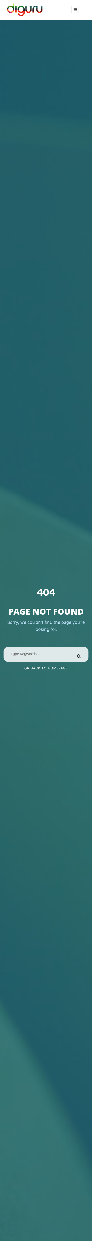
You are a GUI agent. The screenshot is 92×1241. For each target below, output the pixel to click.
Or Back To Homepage (46, 668)
